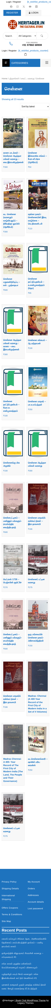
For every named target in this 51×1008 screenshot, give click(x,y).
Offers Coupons (10, 908)
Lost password (35, 908)
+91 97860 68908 (32, 45)
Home (4, 79)
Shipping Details (10, 888)
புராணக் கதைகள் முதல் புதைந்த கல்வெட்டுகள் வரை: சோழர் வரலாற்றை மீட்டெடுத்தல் (24, 987)
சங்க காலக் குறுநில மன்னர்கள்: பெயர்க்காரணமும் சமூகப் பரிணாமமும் (19, 966)
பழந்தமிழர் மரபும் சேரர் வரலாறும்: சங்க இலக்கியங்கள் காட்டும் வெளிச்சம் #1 (20, 976)
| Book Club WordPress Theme (30, 1000)
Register (12, 13)
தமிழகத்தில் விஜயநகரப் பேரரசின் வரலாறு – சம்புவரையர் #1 (22, 955)
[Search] (41, 35)
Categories (19, 63)
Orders (31, 888)
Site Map (6, 921)
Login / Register (13, 2)
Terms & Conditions (12, 914)
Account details (36, 902)
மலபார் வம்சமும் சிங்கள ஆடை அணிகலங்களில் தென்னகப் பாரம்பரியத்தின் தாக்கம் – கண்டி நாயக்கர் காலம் (24, 943)
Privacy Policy (9, 882)
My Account (34, 882)
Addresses (33, 895)
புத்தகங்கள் (14, 79)
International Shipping (8, 897)
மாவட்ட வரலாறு (27, 79)
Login (34, 13)
